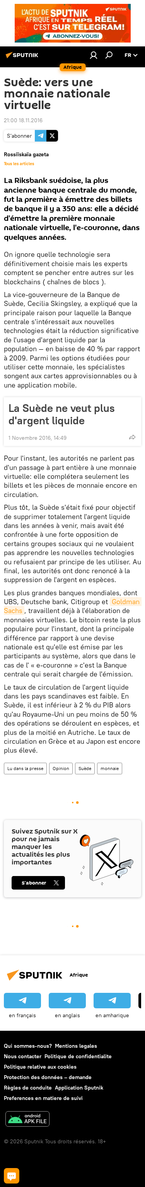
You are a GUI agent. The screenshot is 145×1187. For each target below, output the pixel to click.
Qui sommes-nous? (28, 1045)
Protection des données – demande (48, 1077)
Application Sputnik (79, 1087)
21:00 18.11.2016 (23, 120)
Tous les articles (19, 163)
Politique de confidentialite (78, 1056)
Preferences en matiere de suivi (43, 1098)
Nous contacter (22, 1056)
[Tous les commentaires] (11, 1176)
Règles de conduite (28, 1087)
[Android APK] (27, 1120)
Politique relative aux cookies (40, 1066)
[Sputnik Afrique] (23, 58)
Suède (84, 768)
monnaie (110, 768)
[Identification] (93, 55)
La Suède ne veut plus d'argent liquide (62, 414)
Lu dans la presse (25, 768)
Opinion (61, 768)
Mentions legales (76, 1045)
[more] (132, 437)
